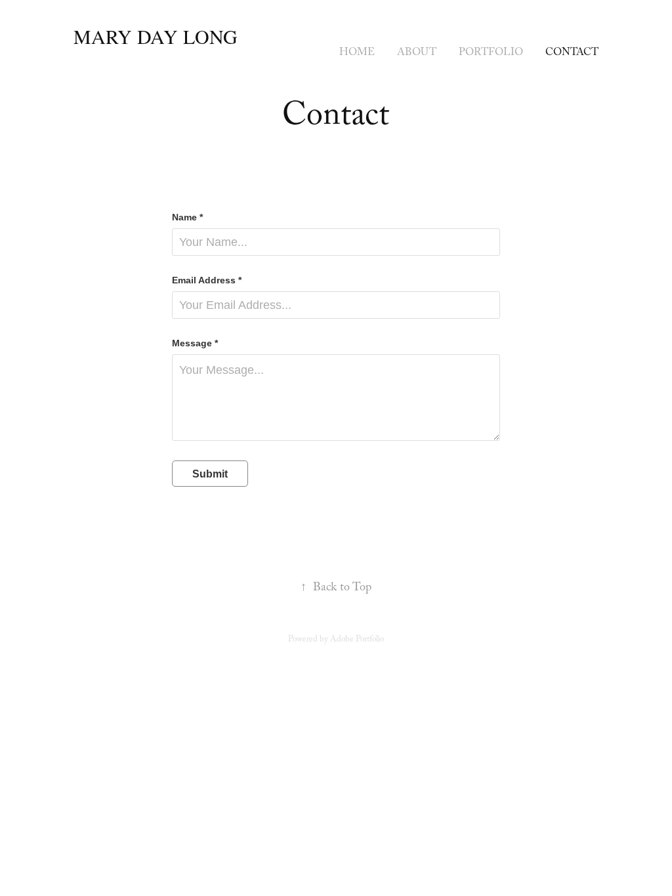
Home (357, 53)
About (416, 53)
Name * (187, 217)
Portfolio (491, 53)
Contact (571, 53)
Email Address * (207, 280)
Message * (195, 343)
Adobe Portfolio (357, 640)
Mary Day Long (156, 36)
